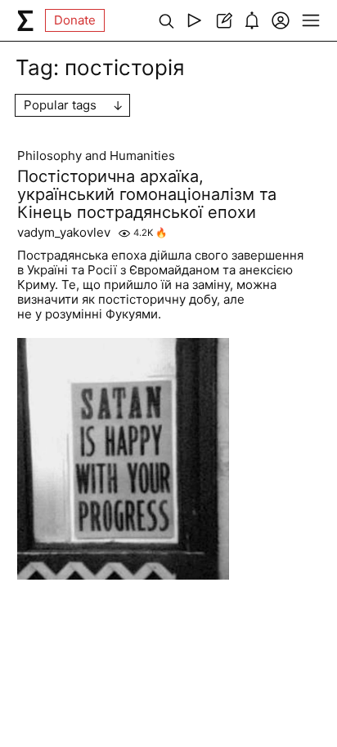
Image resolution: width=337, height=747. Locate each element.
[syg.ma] (25, 20)
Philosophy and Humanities (96, 156)
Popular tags (60, 105)
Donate (75, 20)
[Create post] (223, 20)
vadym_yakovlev (63, 232)
